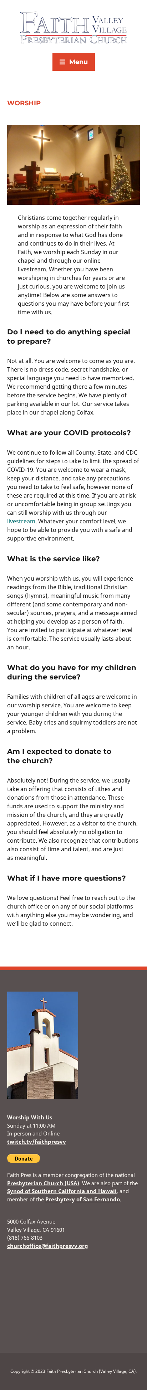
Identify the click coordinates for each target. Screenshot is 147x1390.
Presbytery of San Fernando (82, 1199)
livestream (21, 521)
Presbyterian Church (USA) (43, 1183)
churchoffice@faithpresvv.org (47, 1245)
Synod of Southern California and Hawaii (62, 1191)
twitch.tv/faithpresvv (36, 1141)
